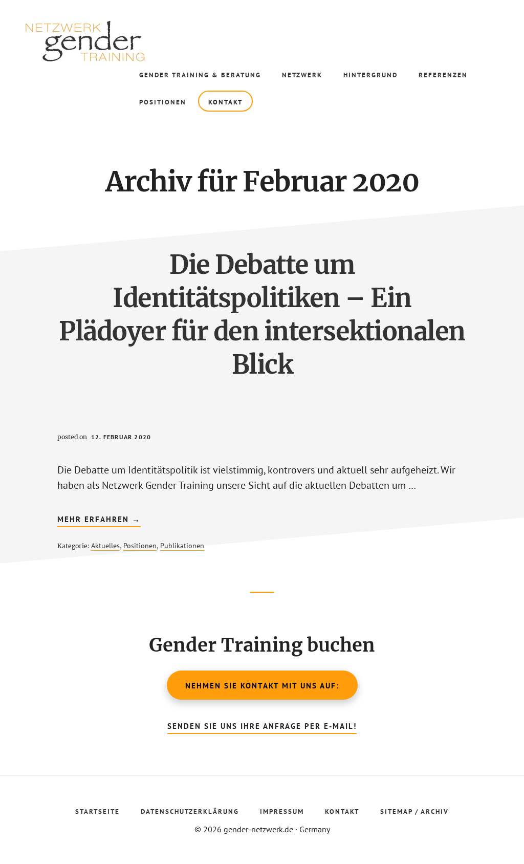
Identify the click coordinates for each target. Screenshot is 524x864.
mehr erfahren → (99, 520)
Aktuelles (105, 545)
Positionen (140, 545)
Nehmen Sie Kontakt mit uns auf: (262, 685)
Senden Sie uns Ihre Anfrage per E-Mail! (262, 726)
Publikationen (182, 545)
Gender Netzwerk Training (102, 40)
